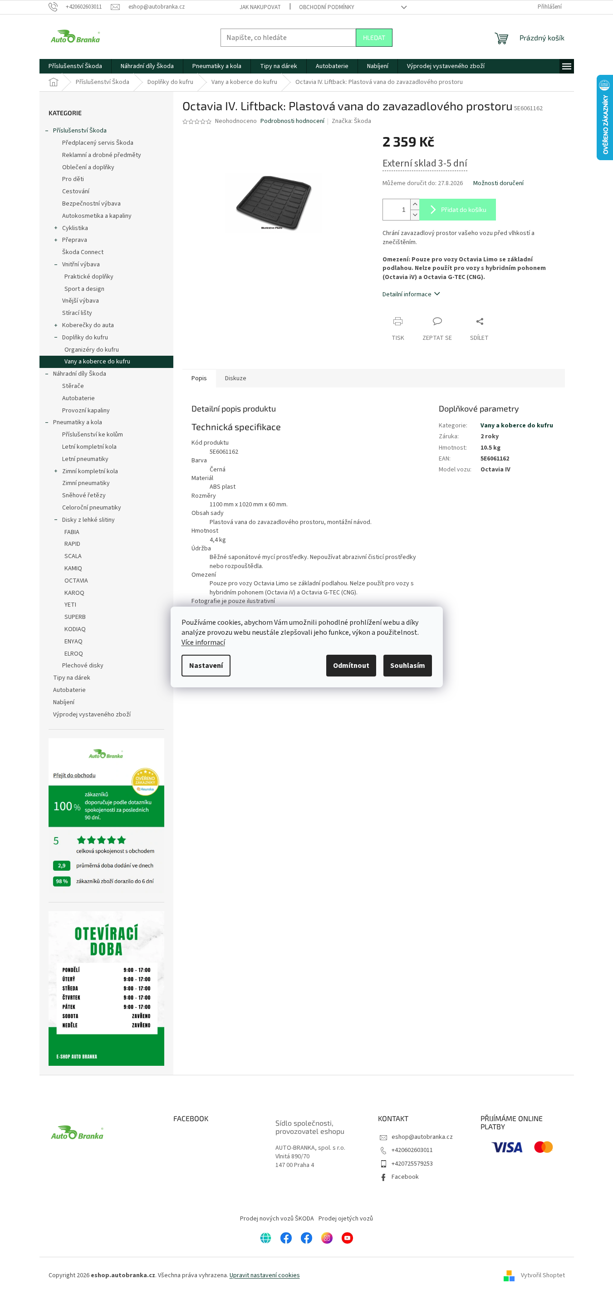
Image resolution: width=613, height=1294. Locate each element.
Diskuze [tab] (235, 378)
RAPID (72, 544)
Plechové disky (82, 665)
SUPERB (75, 617)
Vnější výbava (80, 300)
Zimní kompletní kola (90, 471)
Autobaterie (78, 398)
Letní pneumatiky (85, 459)
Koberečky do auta (88, 325)
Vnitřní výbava (81, 264)
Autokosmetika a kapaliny (97, 216)
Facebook (405, 1176)
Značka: (351, 121)
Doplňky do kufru (85, 337)
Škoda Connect (82, 252)
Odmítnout (351, 666)
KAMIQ (73, 568)
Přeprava (74, 240)
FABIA (71, 532)
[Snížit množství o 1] (414, 215)
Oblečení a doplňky (88, 167)
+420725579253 (412, 1163)
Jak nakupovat (260, 7)
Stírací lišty (77, 313)
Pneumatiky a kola (77, 422)
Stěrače (73, 386)
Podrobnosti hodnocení (292, 121)
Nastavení (206, 666)
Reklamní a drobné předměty (101, 155)
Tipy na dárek (71, 677)
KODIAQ (75, 629)
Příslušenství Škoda (80, 130)
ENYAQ (73, 641)
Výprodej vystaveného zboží (92, 714)
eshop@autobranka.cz (422, 1137)
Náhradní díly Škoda (79, 373)
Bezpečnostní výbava (91, 203)
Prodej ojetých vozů (346, 1218)
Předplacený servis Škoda (97, 142)
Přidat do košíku (463, 209)
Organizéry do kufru (91, 349)
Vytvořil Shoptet (543, 1275)
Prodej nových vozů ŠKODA (277, 1218)
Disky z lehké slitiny (88, 519)
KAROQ (74, 593)
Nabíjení (63, 702)
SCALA (73, 556)
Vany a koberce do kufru (97, 361)
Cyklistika (75, 228)
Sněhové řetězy (84, 495)
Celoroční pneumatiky (91, 507)
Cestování (75, 191)
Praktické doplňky (88, 276)
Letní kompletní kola (89, 446)
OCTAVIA (76, 580)
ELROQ (73, 653)
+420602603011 (412, 1150)
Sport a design (84, 289)
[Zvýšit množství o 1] (414, 204)
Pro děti (73, 179)
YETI (70, 604)
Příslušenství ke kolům (92, 434)
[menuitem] (75, 66)
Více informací (203, 642)
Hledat (374, 37)
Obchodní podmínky (326, 7)
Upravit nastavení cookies (265, 1275)
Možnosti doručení (498, 183)
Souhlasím (407, 666)
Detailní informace (407, 294)
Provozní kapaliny (86, 410)
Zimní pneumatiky (86, 483)
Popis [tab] (199, 378)
